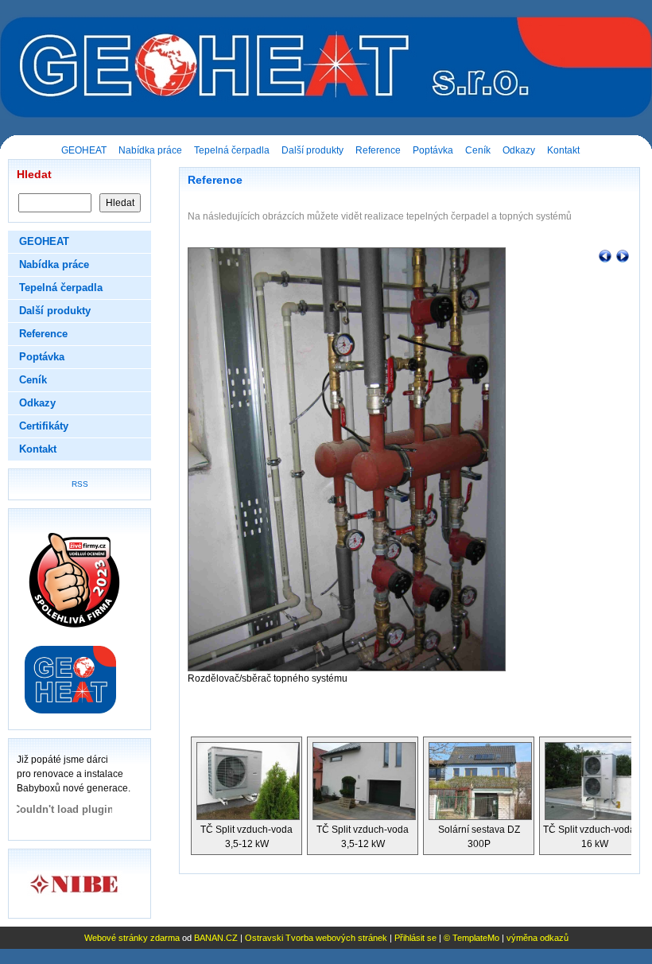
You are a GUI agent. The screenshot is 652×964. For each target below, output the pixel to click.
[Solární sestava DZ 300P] (478, 779)
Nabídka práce (150, 150)
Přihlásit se (415, 938)
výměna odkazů (537, 938)
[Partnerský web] (79, 679)
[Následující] (622, 255)
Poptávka (433, 150)
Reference (378, 150)
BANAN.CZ (216, 938)
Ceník (478, 150)
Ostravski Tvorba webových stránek (316, 938)
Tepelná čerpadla (232, 150)
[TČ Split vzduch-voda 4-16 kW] (594, 779)
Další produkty (312, 150)
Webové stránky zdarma (132, 938)
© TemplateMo (471, 938)
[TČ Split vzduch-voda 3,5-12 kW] (246, 779)
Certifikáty (43, 426)
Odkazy (519, 150)
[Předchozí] (605, 255)
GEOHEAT (84, 150)
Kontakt (563, 150)
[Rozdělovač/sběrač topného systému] (347, 459)
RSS (80, 484)
